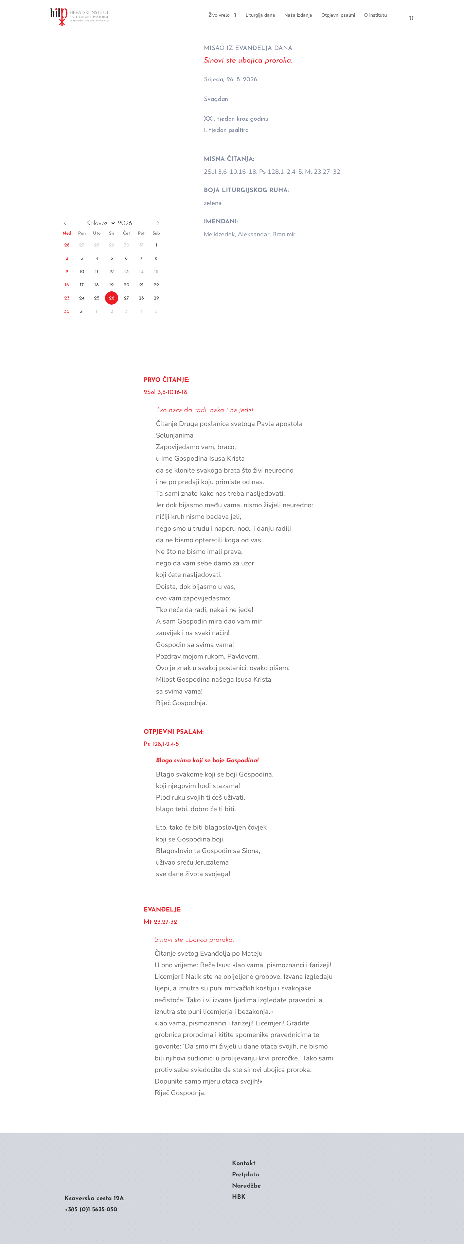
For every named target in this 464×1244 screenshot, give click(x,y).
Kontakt (243, 1164)
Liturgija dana (260, 15)
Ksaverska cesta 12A (94, 1199)
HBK (239, 1197)
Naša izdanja (298, 15)
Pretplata (245, 1175)
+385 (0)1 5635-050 (91, 1210)
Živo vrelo (219, 15)
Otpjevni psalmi (338, 15)
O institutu (375, 15)
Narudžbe (246, 1186)
